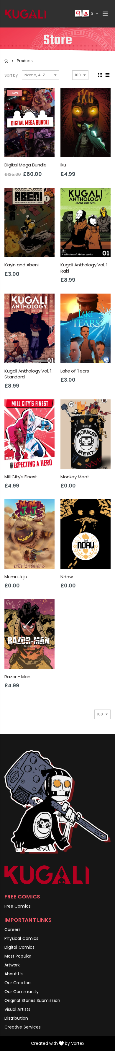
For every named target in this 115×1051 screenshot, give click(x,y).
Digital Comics (19, 947)
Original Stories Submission (32, 1000)
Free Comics (17, 906)
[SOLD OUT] (45, 197)
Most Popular (17, 956)
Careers (12, 929)
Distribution (16, 1018)
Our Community (21, 992)
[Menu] (105, 13)
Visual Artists (17, 1009)
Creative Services (22, 1027)
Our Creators (18, 983)
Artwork (12, 965)
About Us (13, 974)
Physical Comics (21, 938)
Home (6, 61)
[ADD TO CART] (45, 97)
